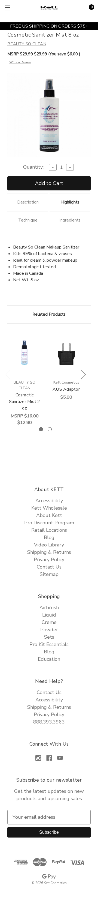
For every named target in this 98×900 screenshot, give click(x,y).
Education (49, 659)
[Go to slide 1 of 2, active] (41, 429)
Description (28, 202)
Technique (28, 220)
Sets (49, 637)
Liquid (49, 615)
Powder (49, 629)
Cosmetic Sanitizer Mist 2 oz (24, 401)
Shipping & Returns (49, 552)
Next (83, 374)
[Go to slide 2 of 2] (50, 429)
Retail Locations (49, 530)
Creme (49, 622)
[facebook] (49, 758)
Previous (7, 374)
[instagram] (38, 758)
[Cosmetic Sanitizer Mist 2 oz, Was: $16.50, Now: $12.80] (24, 353)
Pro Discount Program (49, 522)
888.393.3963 (49, 722)
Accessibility (49, 500)
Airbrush (49, 607)
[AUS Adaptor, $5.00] (66, 353)
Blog (49, 537)
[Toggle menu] (7, 7)
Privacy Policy (49, 559)
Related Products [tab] (49, 314)
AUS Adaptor (66, 389)
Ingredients (70, 220)
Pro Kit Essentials (49, 644)
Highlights (69, 202)
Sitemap (49, 574)
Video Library (49, 545)
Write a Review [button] (20, 62)
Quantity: (33, 167)
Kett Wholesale (49, 508)
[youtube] (60, 758)
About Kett (49, 515)
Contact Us (49, 567)
